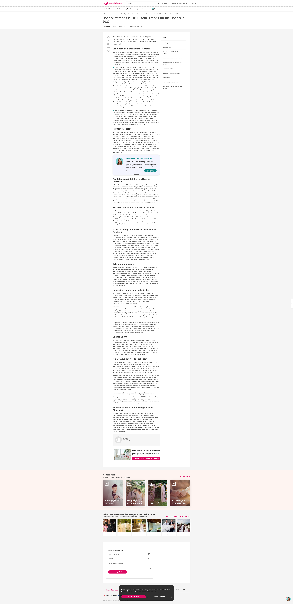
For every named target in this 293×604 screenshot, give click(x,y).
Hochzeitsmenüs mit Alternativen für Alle (172, 58)
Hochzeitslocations (109, 9)
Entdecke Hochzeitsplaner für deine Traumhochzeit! (148, 458)
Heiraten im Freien (167, 47)
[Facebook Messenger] (108, 44)
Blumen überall (166, 77)
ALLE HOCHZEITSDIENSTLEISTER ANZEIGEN (178, 516)
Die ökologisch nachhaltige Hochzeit (171, 43)
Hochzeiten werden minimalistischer (171, 73)
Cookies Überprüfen (159, 596)
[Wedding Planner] (119, 165)
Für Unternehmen (192, 3)
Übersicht (176, 589)
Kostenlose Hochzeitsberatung (161, 9)
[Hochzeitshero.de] (114, 3)
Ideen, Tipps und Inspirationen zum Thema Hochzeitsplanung (135, 13)
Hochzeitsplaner (116, 13)
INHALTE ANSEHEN (185, 476)
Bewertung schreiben (118, 572)
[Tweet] (108, 40)
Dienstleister (130, 9)
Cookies (167, 590)
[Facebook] (108, 37)
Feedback (291, 303)
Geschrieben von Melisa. (109, 26)
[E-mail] (108, 47)
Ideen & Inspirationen (143, 9)
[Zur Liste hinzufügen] (108, 50)
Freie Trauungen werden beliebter (171, 82)
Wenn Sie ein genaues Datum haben (135, 173)
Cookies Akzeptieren (133, 596)
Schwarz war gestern (168, 68)
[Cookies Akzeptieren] (172, 587)
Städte (120, 9)
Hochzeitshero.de (107, 13)
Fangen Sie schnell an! (150, 170)
